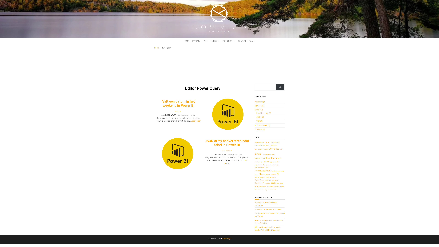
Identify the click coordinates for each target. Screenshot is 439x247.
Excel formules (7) (263, 113)
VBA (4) (259, 121)
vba (256, 186)
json (256, 174)
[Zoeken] (280, 87)
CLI (269, 142)
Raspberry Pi (259, 183)
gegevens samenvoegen (272, 165)
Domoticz (274, 148)
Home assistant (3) (262, 125)
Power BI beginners (260, 177)
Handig (214, 41)
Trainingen (228, 41)
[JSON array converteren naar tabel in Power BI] (178, 153)
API (266, 142)
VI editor (282, 186)
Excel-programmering (269, 154)
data (267, 145)
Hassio (267, 167)
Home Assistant (262, 170)
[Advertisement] (219, 67)
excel (258, 153)
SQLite (273, 183)
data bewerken (259, 149)
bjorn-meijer (227, 239)
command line (275, 142)
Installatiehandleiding (277, 171)
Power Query (259, 180)
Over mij (196, 41)
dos (281, 149)
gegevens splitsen (259, 167)
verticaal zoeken (272, 187)
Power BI (178, 111)
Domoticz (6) (260, 106)
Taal (251, 41)
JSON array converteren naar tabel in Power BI (227, 143)
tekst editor (280, 183)
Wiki (206, 41)
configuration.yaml (260, 145)
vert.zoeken (263, 186)
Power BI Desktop (271, 177)
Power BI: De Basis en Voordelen (268, 209)
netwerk (268, 174)
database (273, 145)
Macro (262, 174)
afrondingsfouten (259, 142)
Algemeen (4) (260, 102)
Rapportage (275, 180)
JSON (223, 151)
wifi (275, 190)
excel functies (262, 158)
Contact (242, 41)
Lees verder (196, 121)
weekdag (264, 190)
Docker (266, 149)
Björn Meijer (171, 115)
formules (276, 158)
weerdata (270, 190)
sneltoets (267, 183)
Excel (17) (259, 110)
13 (192, 115)
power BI (275, 174)
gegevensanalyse (274, 162)
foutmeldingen (259, 162)
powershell (268, 180)
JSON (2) (260, 117)
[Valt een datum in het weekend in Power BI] (228, 114)
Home (186, 41)
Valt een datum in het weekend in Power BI (178, 103)
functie (266, 162)
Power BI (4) (260, 129)
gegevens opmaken (260, 165)
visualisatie (258, 190)
